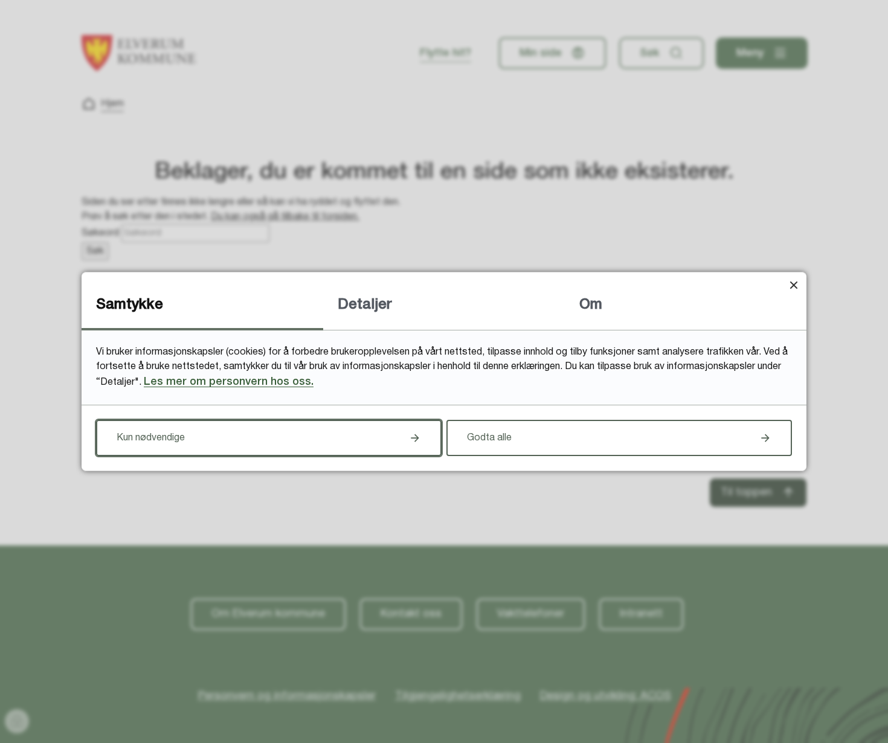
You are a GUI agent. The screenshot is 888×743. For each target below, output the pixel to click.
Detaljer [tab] (365, 305)
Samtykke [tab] (129, 305)
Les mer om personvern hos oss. (229, 382)
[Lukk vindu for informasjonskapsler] (793, 285)
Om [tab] (590, 305)
